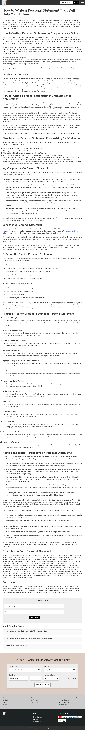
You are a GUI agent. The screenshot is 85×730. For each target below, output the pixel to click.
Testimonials (63, 705)
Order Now (66, 2)
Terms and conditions (66, 702)
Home (5, 705)
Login (76, 2)
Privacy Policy (35, 702)
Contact (5, 700)
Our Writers (34, 700)
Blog (4, 698)
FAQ (4, 702)
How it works (35, 698)
